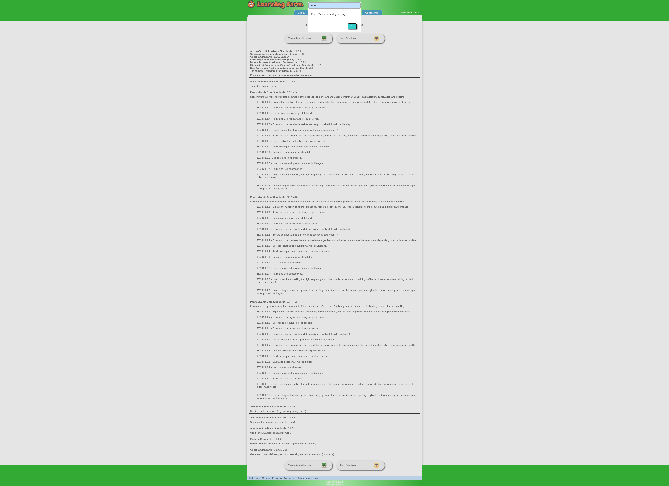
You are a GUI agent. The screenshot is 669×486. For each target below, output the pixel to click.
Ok (352, 26)
